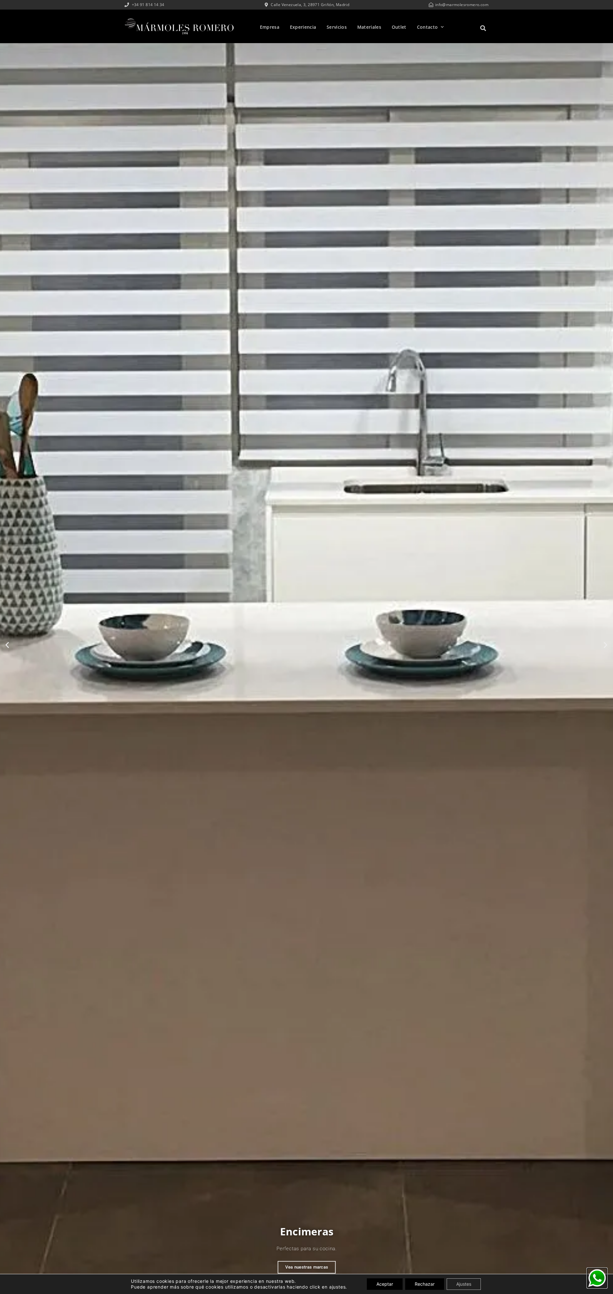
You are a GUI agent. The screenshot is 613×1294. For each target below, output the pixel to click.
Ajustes (463, 1284)
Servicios (337, 27)
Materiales (369, 27)
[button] (483, 28)
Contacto (427, 27)
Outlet (399, 27)
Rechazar (425, 1284)
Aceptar (384, 1284)
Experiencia (303, 27)
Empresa (269, 27)
